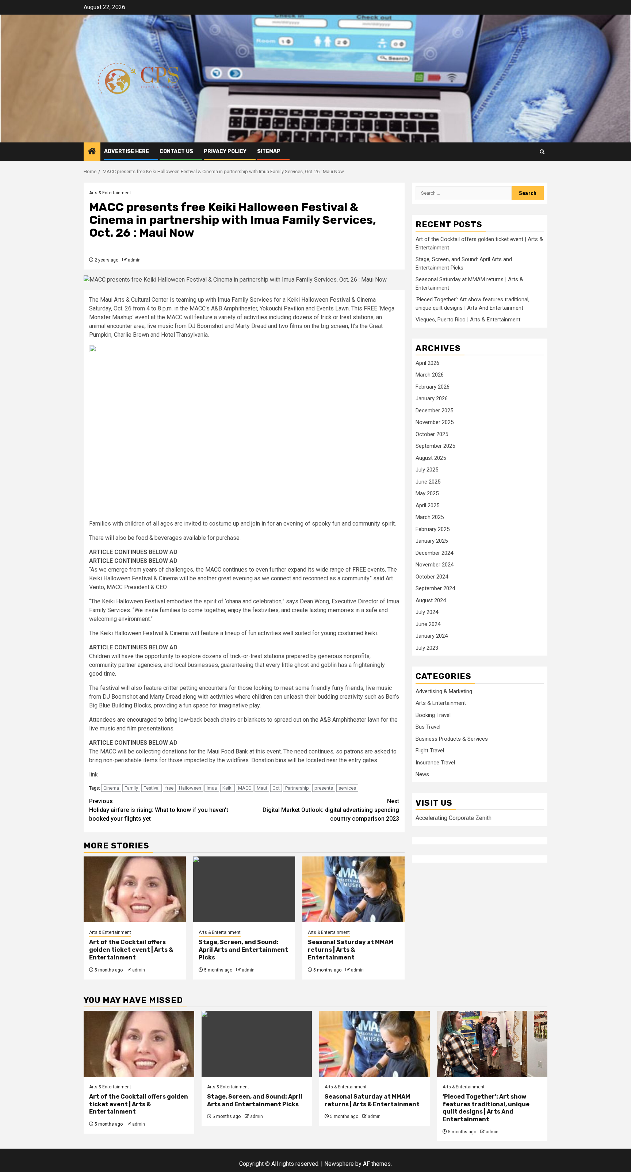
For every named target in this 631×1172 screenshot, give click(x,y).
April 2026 (427, 362)
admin (134, 260)
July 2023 (427, 647)
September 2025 (435, 446)
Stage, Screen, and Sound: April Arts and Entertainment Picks (243, 950)
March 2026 (430, 374)
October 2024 (432, 576)
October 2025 (432, 434)
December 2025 (434, 410)
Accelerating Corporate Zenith (454, 817)
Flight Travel (430, 750)
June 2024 (428, 624)
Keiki (227, 788)
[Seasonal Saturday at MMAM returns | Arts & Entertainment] (353, 889)
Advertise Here (126, 151)
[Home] (92, 152)
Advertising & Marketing (444, 691)
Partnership (297, 788)
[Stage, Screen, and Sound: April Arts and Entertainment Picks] (244, 889)
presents (323, 788)
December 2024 (434, 552)
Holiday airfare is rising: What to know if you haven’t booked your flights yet (158, 810)
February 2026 (433, 386)
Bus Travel (428, 727)
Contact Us (176, 151)
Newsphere (339, 1163)
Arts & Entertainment (110, 192)
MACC (244, 788)
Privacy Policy (225, 151)
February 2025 (433, 529)
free (169, 788)
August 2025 (431, 457)
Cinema (111, 788)
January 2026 (432, 398)
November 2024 (435, 564)
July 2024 (427, 612)
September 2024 (435, 588)
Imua (212, 788)
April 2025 (427, 505)
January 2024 (432, 636)
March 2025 (430, 517)
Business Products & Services (452, 738)
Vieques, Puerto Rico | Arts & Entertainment (468, 319)
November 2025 (435, 422)
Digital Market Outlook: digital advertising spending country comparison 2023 (331, 810)
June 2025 (428, 481)
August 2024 (431, 600)
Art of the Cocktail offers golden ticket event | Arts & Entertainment (131, 950)
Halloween (190, 788)
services (347, 788)
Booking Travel (433, 714)
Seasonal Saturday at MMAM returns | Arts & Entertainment (350, 950)
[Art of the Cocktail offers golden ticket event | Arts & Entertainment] (135, 889)
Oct (276, 788)
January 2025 (432, 541)
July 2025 (427, 469)
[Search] (542, 152)
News (422, 774)
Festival (152, 788)
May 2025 (427, 493)
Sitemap (268, 151)
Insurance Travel (435, 762)
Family (131, 788)
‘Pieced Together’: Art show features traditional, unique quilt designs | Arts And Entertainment (486, 1108)
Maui (262, 788)
